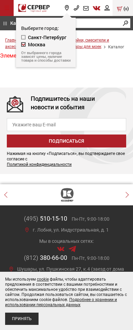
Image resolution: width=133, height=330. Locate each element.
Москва (36, 44)
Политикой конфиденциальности (39, 164)
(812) (45, 257)
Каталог (19, 23)
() (125, 8)
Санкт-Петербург (47, 37)
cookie (43, 279)
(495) (45, 218)
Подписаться (66, 141)
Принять (22, 318)
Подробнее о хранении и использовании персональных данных (61, 302)
